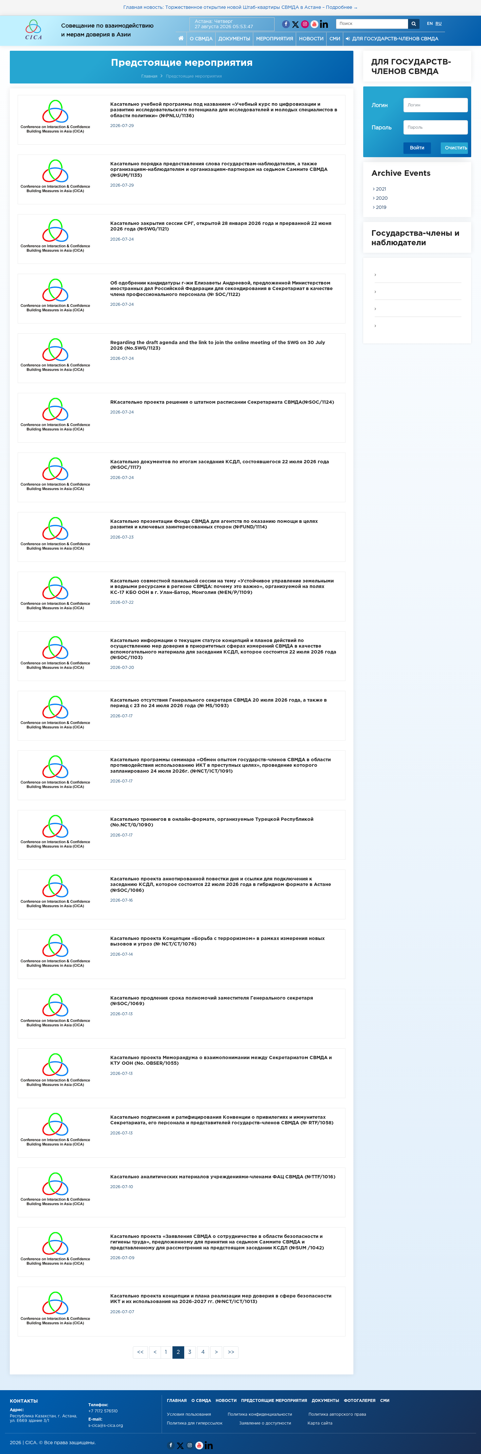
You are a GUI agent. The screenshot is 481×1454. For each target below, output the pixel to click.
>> (231, 1352)
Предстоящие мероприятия (194, 76)
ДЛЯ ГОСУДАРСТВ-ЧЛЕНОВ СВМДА (394, 39)
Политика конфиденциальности (261, 1414)
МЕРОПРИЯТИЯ (274, 39)
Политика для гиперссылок (195, 1423)
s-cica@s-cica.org (105, 1425)
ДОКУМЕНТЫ (234, 39)
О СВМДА (201, 39)
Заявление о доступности (266, 1423)
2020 (381, 198)
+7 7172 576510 (103, 1411)
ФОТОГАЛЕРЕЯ (360, 1401)
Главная (149, 76)
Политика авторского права (337, 1414)
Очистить (456, 148)
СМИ (335, 39)
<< (140, 1352)
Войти (417, 148)
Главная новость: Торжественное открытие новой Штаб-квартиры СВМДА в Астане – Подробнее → (240, 7)
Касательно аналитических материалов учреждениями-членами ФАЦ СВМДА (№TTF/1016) (222, 1177)
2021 (380, 189)
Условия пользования (189, 1414)
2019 (380, 208)
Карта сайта (320, 1423)
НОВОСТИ (311, 39)
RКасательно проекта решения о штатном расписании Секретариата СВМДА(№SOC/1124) (222, 402)
